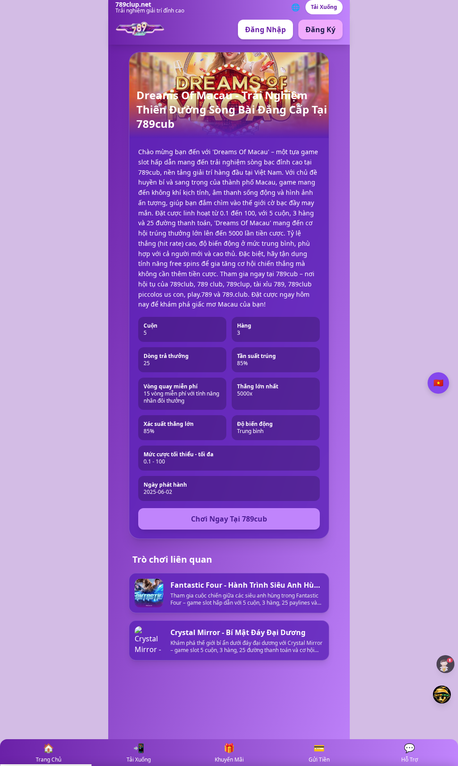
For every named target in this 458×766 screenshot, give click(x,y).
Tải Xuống (324, 7)
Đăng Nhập (265, 29)
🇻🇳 (438, 383)
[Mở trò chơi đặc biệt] (442, 694)
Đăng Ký (320, 29)
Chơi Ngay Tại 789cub (229, 519)
